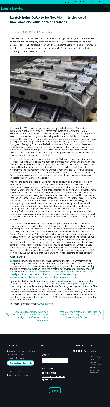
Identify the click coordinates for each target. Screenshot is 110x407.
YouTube (79, 351)
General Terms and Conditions (96, 365)
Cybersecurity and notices (95, 371)
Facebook (77, 351)
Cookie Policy (95, 356)
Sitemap (93, 362)
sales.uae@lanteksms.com (20, 375)
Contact (93, 351)
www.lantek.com (45, 303)
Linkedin (82, 351)
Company (65, 2)
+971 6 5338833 (15, 372)
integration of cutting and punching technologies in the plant (52, 285)
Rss (85, 351)
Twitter (74, 351)
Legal (92, 354)
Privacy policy (95, 359)
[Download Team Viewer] (21, 363)
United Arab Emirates (99, 2)
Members (86, 2)
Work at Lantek (75, 2)
